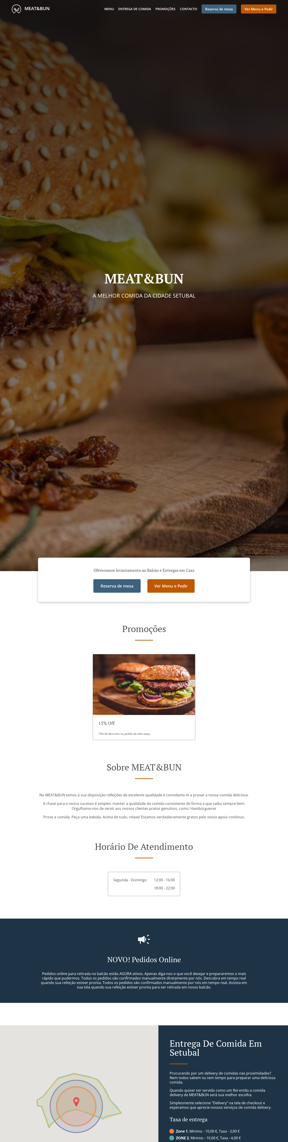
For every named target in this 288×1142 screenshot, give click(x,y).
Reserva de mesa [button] (219, 9)
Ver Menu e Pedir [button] (259, 9)
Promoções (165, 9)
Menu (109, 9)
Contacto (188, 9)
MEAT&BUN (36, 8)
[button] (144, 697)
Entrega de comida (134, 9)
